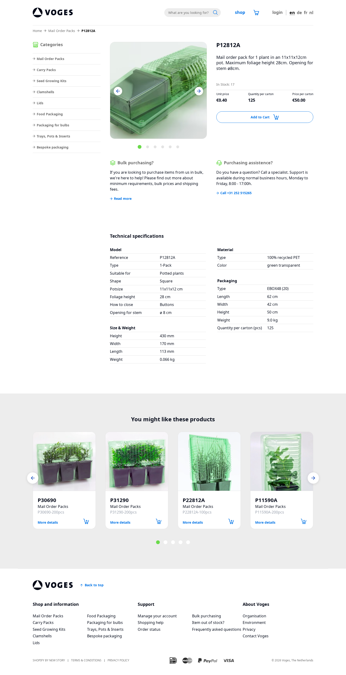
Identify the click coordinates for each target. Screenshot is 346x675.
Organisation (254, 616)
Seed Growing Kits (51, 81)
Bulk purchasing (206, 616)
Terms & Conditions (86, 660)
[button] (118, 91)
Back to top (94, 585)
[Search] (215, 12)
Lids (40, 103)
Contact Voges (256, 636)
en (292, 12)
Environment (254, 622)
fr (305, 12)
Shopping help (151, 622)
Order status (149, 629)
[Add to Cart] (86, 521)
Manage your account (157, 616)
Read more (123, 198)
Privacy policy (118, 660)
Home (37, 30)
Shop (240, 12)
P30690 (47, 500)
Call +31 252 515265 (236, 193)
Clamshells (45, 92)
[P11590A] (281, 461)
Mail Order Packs (61, 30)
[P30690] (64, 461)
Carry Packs (46, 70)
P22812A (194, 500)
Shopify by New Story (49, 660)
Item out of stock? (208, 622)
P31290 (119, 500)
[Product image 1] (158, 90)
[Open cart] (256, 12)
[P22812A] (209, 461)
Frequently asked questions (216, 629)
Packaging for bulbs (53, 125)
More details (48, 522)
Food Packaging (50, 114)
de (299, 12)
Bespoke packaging (52, 147)
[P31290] (136, 461)
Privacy (249, 629)
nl (311, 12)
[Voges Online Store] (53, 13)
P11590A (266, 500)
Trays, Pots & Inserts (53, 136)
